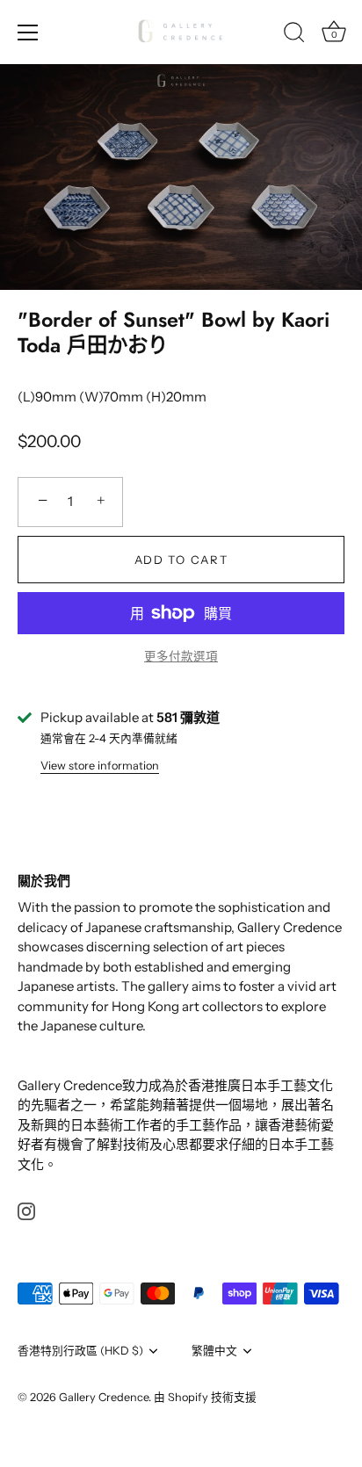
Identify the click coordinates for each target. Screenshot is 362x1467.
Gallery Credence (103, 1397)
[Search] (294, 35)
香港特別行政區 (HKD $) (80, 1350)
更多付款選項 (181, 656)
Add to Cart (181, 560)
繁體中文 (214, 1350)
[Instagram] (26, 1210)
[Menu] (28, 32)
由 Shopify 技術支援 (205, 1397)
